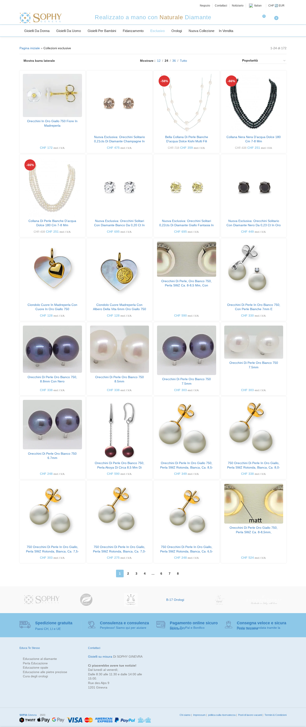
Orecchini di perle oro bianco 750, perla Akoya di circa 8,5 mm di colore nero (119, 467)
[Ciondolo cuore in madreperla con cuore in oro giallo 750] (52, 271)
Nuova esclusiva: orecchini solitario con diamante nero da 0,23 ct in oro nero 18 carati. (253, 225)
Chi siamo (184, 715)
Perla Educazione (35, 663)
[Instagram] (32, 5)
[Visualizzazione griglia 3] (211, 61)
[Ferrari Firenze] (264, 599)
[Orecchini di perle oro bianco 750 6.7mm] (52, 424)
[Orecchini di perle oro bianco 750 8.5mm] (119, 349)
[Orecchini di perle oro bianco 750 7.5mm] (186, 350)
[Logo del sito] (40, 17)
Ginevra (28, 715)
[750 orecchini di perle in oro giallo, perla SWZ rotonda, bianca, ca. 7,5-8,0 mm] (52, 513)
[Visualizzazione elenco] (197, 61)
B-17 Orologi (175, 599)
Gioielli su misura (100, 656)
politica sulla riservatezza (221, 715)
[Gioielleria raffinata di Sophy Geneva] (41, 599)
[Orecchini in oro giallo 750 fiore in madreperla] (52, 95)
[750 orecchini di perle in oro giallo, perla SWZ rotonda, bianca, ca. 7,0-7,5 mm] (119, 513)
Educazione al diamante (40, 659)
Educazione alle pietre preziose (45, 672)
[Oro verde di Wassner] (86, 599)
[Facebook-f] (21, 5)
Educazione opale (35, 667)
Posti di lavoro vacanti (249, 715)
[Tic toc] (47, 5)
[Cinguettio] (26, 5)
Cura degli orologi (35, 676)
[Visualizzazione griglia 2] (205, 61)
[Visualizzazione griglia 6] (233, 61)
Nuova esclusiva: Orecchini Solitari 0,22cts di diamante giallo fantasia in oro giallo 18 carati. (186, 225)
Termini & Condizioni (275, 715)
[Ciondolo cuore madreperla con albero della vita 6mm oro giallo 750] (119, 271)
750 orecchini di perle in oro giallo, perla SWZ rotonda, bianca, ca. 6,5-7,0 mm (186, 551)
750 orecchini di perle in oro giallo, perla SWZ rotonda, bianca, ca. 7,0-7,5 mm (119, 551)
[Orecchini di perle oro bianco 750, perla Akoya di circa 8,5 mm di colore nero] (119, 429)
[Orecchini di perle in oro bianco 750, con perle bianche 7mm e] (253, 271)
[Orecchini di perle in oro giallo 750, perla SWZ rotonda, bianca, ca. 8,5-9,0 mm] (186, 429)
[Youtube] (42, 5)
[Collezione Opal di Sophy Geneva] (220, 599)
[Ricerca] (285, 30)
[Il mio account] (285, 17)
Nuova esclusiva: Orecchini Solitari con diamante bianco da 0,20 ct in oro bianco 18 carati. (119, 225)
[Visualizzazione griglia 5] (226, 61)
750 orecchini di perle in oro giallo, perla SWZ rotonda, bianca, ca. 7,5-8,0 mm (52, 551)
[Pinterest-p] (36, 5)
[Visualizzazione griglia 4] (219, 61)
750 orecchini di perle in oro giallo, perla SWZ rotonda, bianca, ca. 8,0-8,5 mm (253, 467)
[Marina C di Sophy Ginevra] (130, 599)
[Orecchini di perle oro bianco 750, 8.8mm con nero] (52, 349)
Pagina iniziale (29, 48)
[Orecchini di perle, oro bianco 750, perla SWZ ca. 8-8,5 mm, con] (186, 259)
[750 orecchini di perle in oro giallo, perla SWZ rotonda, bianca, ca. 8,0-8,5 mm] (253, 429)
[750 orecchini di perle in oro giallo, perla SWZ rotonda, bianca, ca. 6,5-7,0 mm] (186, 513)
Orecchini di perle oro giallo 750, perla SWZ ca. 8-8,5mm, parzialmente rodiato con (254, 532)
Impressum (198, 715)
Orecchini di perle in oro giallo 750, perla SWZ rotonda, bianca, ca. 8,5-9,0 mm (186, 467)
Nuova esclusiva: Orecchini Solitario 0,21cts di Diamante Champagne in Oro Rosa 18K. (119, 141)
